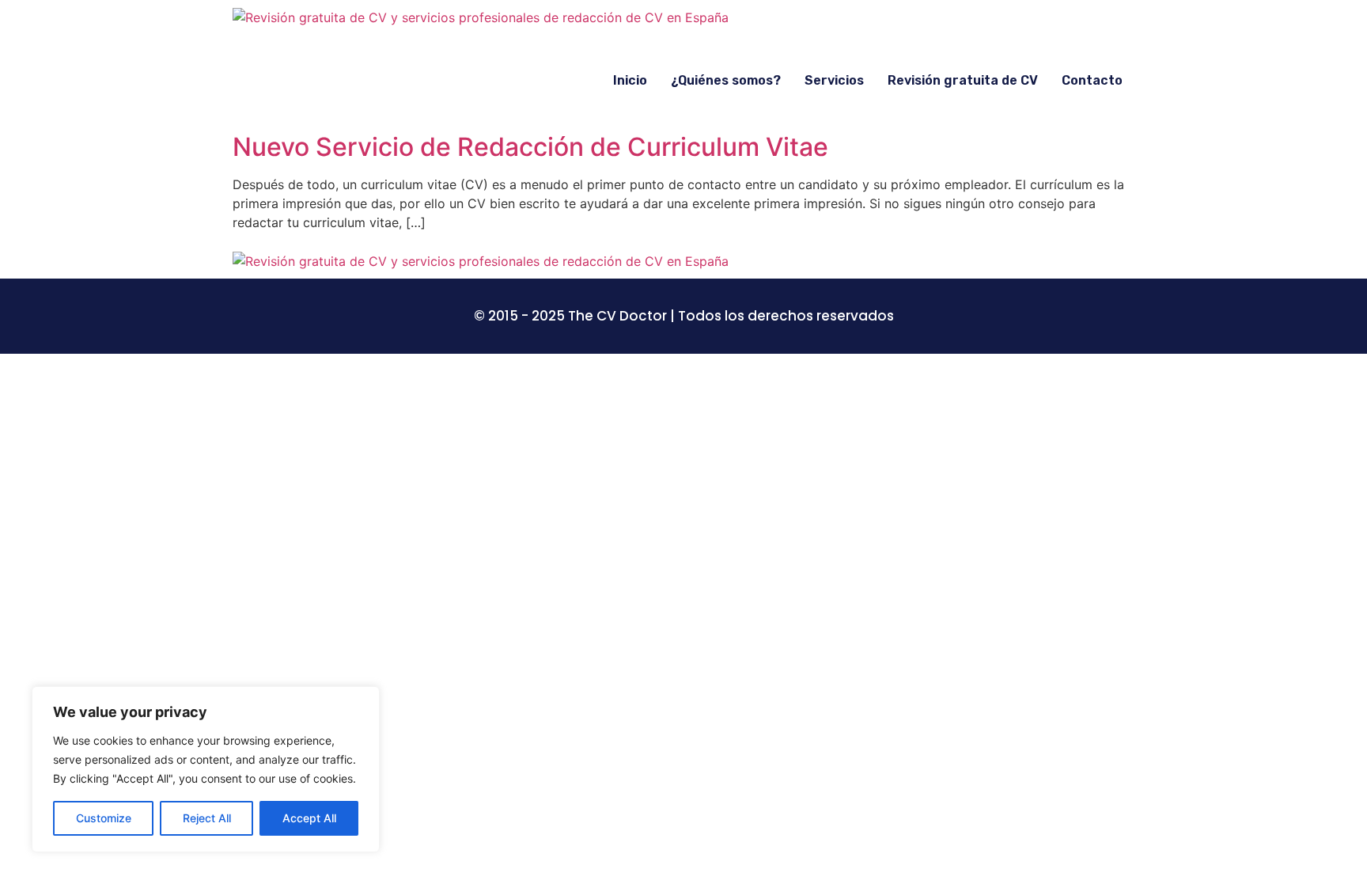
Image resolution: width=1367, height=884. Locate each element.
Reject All (207, 818)
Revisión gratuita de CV (963, 80)
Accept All (309, 818)
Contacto (1092, 80)
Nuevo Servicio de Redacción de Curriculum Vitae (530, 146)
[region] (206, 769)
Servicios (834, 80)
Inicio (630, 80)
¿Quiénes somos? (726, 80)
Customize (103, 818)
